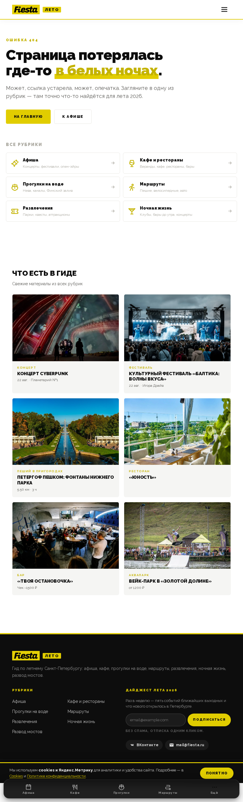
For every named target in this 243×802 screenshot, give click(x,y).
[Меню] (224, 9)
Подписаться (209, 720)
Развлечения (24, 721)
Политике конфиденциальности (56, 776)
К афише (72, 117)
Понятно (217, 773)
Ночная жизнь (81, 721)
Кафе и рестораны (86, 701)
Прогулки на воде (30, 711)
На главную (28, 117)
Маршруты (78, 711)
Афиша (19, 701)
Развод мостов (27, 731)
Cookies (16, 776)
